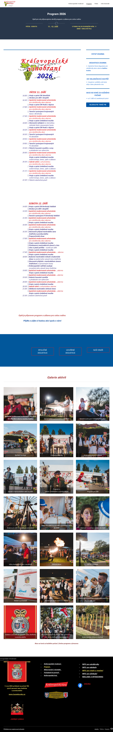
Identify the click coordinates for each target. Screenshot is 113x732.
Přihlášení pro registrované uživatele (14, 729)
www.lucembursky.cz (17, 694)
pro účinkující (91, 674)
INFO (84, 664)
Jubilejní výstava (17, 719)
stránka (87, 684)
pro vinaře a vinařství (95, 671)
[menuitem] (76, 3)
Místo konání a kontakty (53, 670)
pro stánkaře (91, 667)
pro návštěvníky (93, 664)
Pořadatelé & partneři (52, 672)
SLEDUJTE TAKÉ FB (97, 105)
